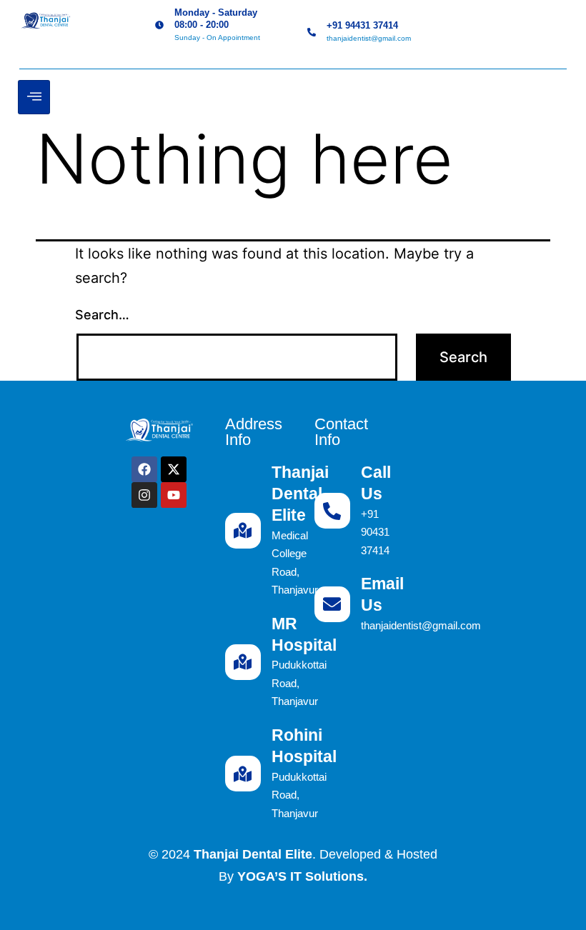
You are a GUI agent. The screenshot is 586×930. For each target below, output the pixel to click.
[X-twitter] (174, 469)
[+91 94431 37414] (311, 32)
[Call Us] (332, 511)
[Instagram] (144, 495)
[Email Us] (332, 604)
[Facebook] (144, 469)
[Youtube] (174, 495)
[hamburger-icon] (34, 97)
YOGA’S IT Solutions (300, 876)
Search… (102, 314)
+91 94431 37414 (362, 25)
